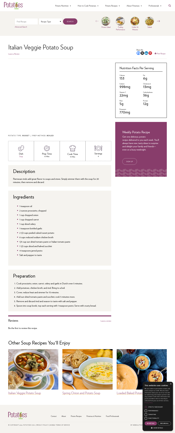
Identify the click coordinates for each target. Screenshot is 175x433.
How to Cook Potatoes (87, 5)
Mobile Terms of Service (60, 425)
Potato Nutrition (62, 5)
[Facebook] (138, 53)
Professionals (154, 5)
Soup (21, 156)
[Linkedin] (146, 53)
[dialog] (158, 406)
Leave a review (106, 321)
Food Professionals (112, 416)
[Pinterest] (150, 53)
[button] (158, 428)
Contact (54, 416)
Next (158, 21)
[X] (142, 53)
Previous (97, 21)
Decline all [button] (164, 423)
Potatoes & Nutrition (93, 416)
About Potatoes (133, 5)
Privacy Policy (42, 425)
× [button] (170, 384)
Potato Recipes (111, 5)
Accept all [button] (151, 423)
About (63, 416)
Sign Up (129, 161)
